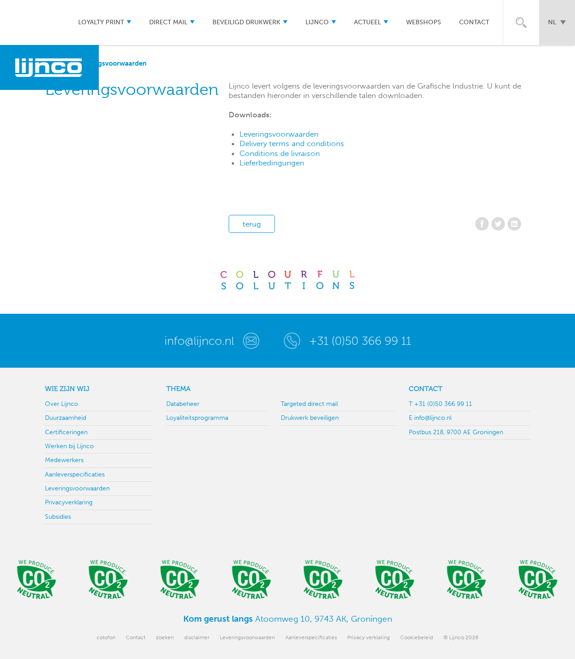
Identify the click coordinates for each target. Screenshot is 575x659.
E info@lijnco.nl (430, 418)
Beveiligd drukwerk (246, 22)
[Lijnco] (49, 67)
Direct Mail (168, 22)
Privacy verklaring (368, 637)
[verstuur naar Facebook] (482, 224)
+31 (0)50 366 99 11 (360, 341)
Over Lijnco (61, 404)
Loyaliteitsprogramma (197, 418)
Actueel (367, 22)
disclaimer (196, 637)
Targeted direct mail (309, 404)
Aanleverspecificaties (75, 474)
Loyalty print (101, 22)
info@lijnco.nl (199, 341)
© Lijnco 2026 (460, 637)
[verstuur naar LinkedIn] (514, 224)
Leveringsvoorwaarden (278, 133)
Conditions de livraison (279, 153)
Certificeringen (66, 432)
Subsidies (58, 517)
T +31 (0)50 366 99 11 (440, 404)
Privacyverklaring (69, 502)
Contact (474, 22)
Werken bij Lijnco (69, 446)
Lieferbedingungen (271, 162)
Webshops (423, 22)
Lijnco (317, 22)
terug (252, 223)
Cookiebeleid (416, 637)
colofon (106, 637)
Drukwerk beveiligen (310, 418)
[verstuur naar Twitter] (498, 224)
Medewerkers (64, 460)
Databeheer (182, 404)
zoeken (165, 637)
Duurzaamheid (65, 418)
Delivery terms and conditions (291, 143)
